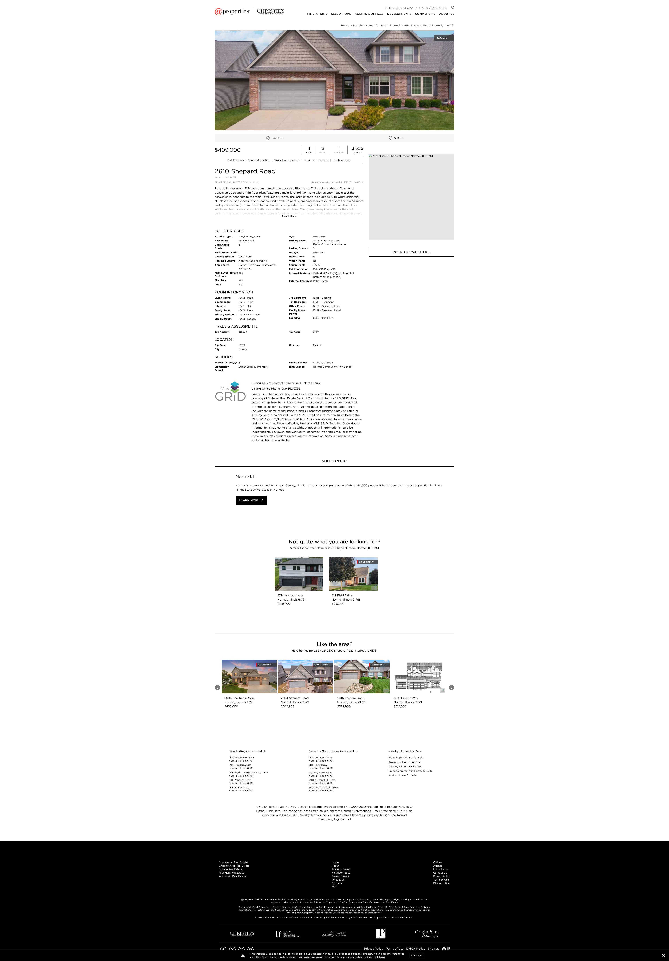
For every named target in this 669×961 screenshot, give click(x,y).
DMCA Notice (441, 883)
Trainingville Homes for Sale (405, 766)
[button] (411, 197)
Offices (437, 862)
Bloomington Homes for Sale (405, 757)
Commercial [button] (425, 14)
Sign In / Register (432, 8)
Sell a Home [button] (341, 14)
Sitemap (433, 948)
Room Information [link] (259, 160)
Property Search (341, 869)
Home (335, 862)
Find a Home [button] (317, 14)
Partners (337, 883)
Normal (255, 182)
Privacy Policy (441, 876)
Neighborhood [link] (341, 160)
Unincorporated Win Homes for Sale (410, 771)
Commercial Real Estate (233, 862)
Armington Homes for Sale (404, 762)
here (382, 957)
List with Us (440, 869)
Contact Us (440, 872)
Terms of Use (441, 879)
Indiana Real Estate (230, 869)
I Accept (416, 955)
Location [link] (309, 160)
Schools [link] (324, 160)
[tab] (334, 461)
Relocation (338, 879)
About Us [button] (446, 14)
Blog (334, 886)
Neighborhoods (341, 872)
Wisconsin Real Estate (232, 876)
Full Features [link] (236, 160)
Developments (399, 14)
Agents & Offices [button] (369, 14)
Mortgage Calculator (412, 252)
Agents (437, 865)
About (335, 865)
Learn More (249, 500)
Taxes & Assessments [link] (287, 160)
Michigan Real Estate (231, 872)
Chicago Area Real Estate (234, 865)
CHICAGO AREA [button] (397, 8)
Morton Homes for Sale (402, 775)
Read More (289, 216)
